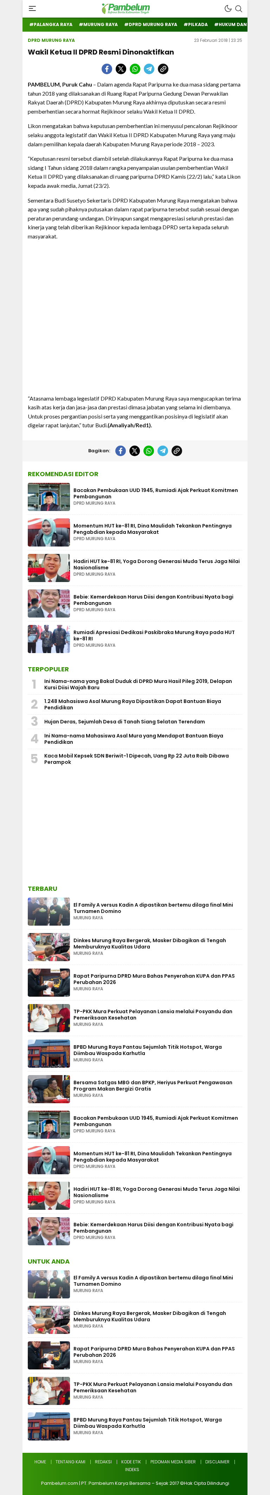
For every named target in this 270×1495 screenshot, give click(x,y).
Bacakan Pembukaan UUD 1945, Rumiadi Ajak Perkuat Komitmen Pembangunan (155, 493)
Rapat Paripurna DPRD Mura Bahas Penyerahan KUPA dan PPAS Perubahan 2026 (154, 979)
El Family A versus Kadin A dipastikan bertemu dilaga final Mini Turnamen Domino (153, 908)
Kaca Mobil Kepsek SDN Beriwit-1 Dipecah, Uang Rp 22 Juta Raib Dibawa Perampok (136, 759)
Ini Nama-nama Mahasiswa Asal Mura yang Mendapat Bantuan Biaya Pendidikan (133, 739)
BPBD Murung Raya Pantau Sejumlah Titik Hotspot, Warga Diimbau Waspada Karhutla (147, 1050)
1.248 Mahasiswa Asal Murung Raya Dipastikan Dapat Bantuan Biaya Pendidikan (132, 704)
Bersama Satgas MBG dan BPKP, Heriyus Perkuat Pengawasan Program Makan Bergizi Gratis (152, 1085)
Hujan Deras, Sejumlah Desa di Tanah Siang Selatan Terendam (124, 721)
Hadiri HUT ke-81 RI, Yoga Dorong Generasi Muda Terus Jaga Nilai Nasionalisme (156, 564)
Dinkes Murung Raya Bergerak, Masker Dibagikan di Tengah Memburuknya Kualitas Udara (149, 943)
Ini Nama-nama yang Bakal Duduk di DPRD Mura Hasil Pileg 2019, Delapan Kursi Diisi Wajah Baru (138, 684)
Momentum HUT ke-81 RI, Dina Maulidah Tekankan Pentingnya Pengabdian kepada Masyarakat (152, 529)
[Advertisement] (135, 317)
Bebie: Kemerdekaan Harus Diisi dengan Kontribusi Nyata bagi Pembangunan (153, 600)
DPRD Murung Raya (51, 40)
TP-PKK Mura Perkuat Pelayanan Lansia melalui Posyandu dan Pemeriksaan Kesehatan (152, 1014)
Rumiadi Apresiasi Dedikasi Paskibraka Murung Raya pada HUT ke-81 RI (154, 635)
